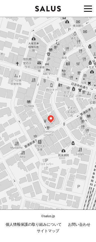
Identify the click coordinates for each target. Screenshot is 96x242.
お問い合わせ (79, 224)
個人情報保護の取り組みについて (34, 224)
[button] (50, 118)
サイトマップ (48, 231)
